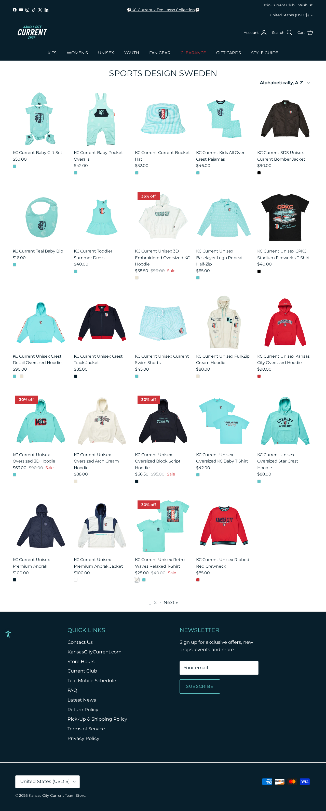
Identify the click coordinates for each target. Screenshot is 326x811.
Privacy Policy (83, 738)
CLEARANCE (193, 52)
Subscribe (200, 686)
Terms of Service (86, 729)
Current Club (82, 671)
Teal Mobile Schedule (91, 680)
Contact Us (80, 642)
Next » (171, 602)
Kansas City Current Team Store (57, 795)
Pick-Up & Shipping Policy (97, 719)
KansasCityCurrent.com (94, 652)
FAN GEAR (159, 52)
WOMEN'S (77, 52)
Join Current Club (278, 5)
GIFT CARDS (228, 52)
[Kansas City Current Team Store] (32, 32)
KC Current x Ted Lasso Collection (163, 9)
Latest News (81, 700)
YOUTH (131, 52)
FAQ (72, 690)
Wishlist (305, 5)
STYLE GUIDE (264, 52)
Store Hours (80, 661)
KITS (52, 52)
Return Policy (82, 709)
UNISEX (106, 52)
